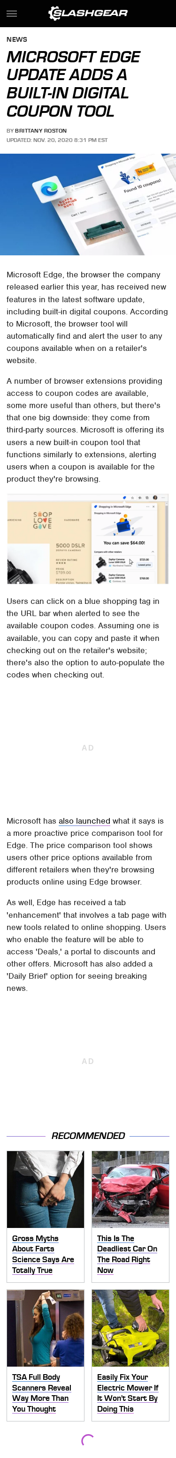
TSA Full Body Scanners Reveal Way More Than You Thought (41, 1392)
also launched (84, 821)
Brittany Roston (41, 130)
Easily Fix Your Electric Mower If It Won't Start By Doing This (128, 1392)
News (17, 40)
